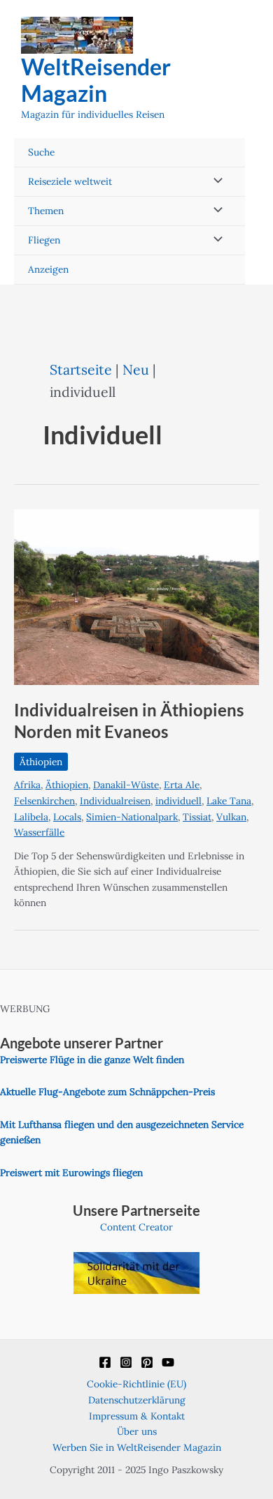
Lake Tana (228, 800)
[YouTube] (168, 1362)
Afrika (27, 784)
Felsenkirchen (44, 800)
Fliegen (44, 240)
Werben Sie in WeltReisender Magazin (136, 1447)
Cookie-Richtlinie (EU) (136, 1384)
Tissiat (197, 817)
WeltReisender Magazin (96, 80)
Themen (46, 210)
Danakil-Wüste (126, 784)
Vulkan (231, 817)
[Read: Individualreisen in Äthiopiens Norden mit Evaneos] (136, 595)
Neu (135, 369)
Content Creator (136, 1227)
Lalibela (31, 817)
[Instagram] (126, 1362)
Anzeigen (48, 269)
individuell (178, 800)
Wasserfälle (39, 832)
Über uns (137, 1431)
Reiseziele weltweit (70, 181)
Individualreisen (115, 800)
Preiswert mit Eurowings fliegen (71, 1172)
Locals (67, 817)
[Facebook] (105, 1362)
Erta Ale (182, 784)
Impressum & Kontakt (137, 1416)
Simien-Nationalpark (132, 817)
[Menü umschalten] (214, 181)
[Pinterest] (147, 1362)
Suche (41, 152)
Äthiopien (41, 761)
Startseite (81, 369)
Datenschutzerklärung (137, 1400)
